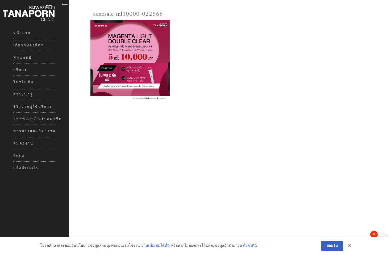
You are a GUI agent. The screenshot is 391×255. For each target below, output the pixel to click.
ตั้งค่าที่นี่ (250, 246)
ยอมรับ (332, 245)
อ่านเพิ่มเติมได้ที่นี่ (155, 246)
